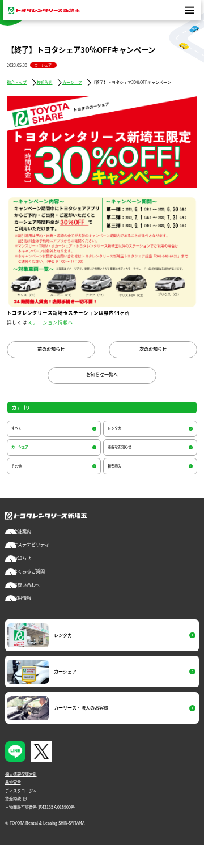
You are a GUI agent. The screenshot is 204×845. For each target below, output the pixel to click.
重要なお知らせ (119, 446)
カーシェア (43, 64)
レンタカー (116, 428)
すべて (16, 428)
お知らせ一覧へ (102, 374)
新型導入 (114, 466)
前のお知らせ (51, 349)
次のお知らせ (153, 349)
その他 (16, 466)
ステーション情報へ (50, 322)
